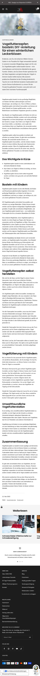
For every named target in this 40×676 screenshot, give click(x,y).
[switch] (36, 673)
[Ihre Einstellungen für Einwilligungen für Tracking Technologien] (1, 507)
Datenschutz (6, 606)
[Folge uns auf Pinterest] (13, 649)
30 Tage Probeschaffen (9, 580)
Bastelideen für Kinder (13, 238)
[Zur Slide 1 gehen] (17, 561)
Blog (23, 574)
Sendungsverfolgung (28, 584)
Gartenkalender (8, 39)
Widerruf (4, 609)
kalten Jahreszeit (27, 284)
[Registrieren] (30, 637)
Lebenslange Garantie (8, 577)
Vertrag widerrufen (7, 612)
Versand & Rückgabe (28, 587)
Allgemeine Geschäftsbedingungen (9, 617)
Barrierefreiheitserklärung (9, 621)
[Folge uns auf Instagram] (8, 649)
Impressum (5, 602)
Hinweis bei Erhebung (9, 674)
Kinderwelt (20, 500)
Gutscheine (25, 577)
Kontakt (4, 587)
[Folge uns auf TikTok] (21, 649)
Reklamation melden (28, 590)
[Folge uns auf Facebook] (4, 649)
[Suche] (6, 9)
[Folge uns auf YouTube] (17, 649)
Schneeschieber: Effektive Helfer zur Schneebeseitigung (16, 537)
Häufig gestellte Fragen (29, 580)
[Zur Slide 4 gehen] (22, 561)
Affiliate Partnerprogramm (9, 584)
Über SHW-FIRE (7, 574)
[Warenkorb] (37, 9)
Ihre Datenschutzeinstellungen (16, 671)
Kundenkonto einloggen (29, 594)
